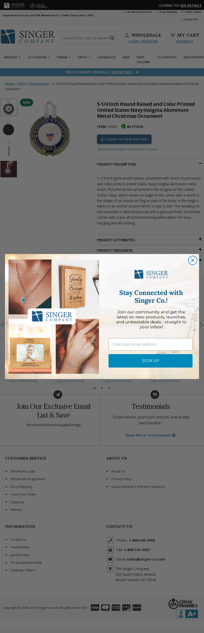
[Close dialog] (192, 260)
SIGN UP (150, 360)
